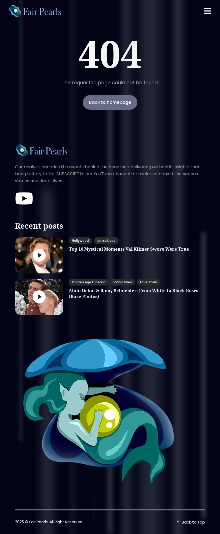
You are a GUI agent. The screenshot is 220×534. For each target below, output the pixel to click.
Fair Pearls (38, 522)
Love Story (148, 282)
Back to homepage (110, 102)
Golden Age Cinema (88, 282)
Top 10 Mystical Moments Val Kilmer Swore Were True (129, 249)
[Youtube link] (24, 199)
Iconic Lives (106, 240)
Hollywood (80, 240)
